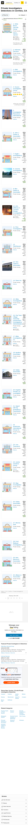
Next (22, 598)
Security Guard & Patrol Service (4, 712)
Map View (6, 15)
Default (23, 15)
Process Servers (12, 711)
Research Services (12, 721)
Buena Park (2, 700)
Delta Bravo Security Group (7, 646)
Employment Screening (22, 659)
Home (2, 591)
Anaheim (3, 694)
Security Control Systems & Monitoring (14, 717)
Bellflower (10, 700)
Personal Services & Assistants (3, 721)
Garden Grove (17, 695)
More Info (15, 35)
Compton (24, 697)
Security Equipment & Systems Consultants (22, 712)
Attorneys (21, 720)
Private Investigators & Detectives (9, 649)
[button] (26, 2)
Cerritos (10, 591)
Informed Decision (5, 656)
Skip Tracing (22, 716)
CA (6, 591)
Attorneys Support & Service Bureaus (3, 726)
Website (15, 32)
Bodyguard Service (3, 717)
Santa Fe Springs (17, 698)
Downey (3, 697)
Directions (15, 33)
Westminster (11, 697)
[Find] (22, 2)
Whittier (23, 694)
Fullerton (10, 694)
